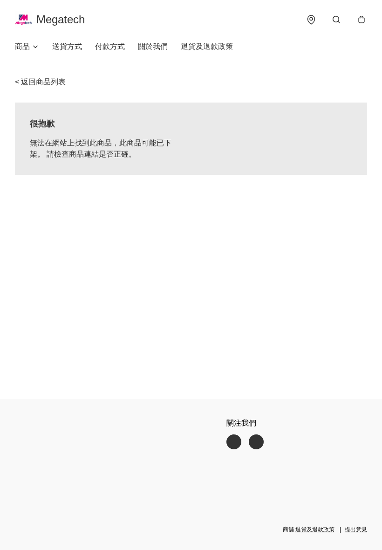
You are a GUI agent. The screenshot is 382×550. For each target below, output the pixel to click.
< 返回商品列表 (40, 82)
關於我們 (153, 46)
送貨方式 (67, 46)
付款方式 (110, 46)
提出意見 (356, 529)
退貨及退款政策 (207, 46)
